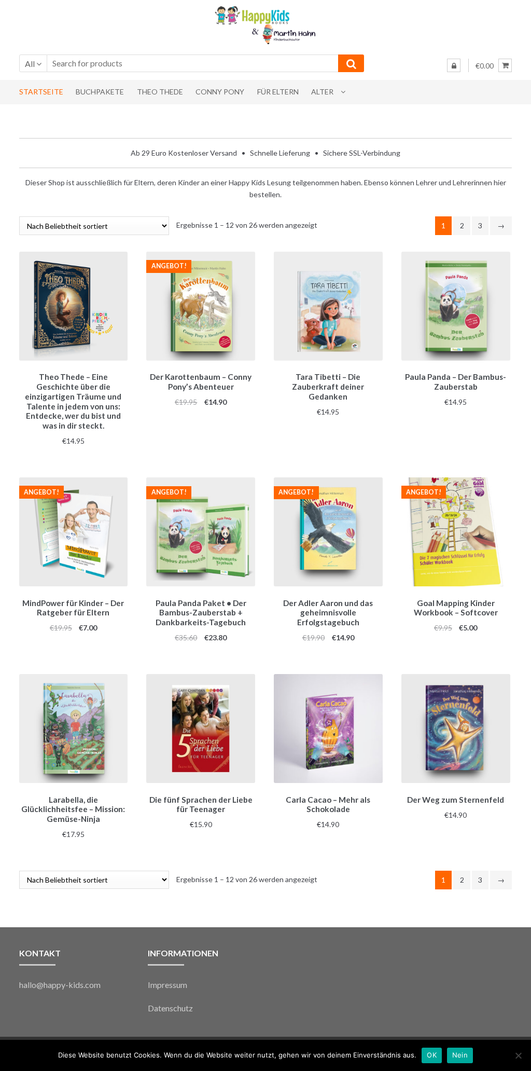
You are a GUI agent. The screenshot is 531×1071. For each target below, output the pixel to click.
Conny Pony (219, 91)
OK (432, 1055)
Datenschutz (170, 1008)
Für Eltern (278, 91)
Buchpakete (100, 91)
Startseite (41, 91)
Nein (460, 1055)
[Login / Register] (453, 65)
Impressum (167, 985)
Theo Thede (160, 91)
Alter (322, 91)
